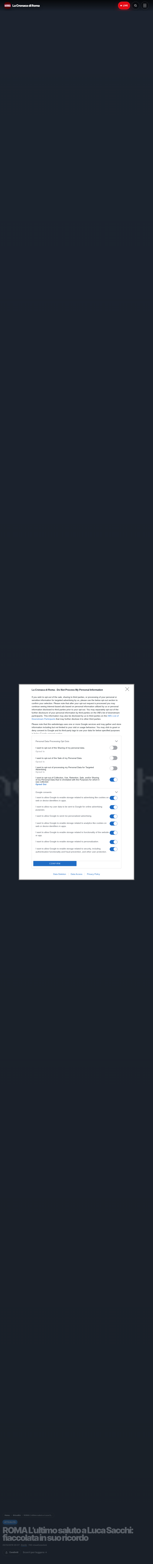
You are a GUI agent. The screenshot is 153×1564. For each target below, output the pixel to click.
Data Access (76, 874)
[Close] (128, 690)
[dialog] (76, 782)
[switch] (113, 748)
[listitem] (76, 741)
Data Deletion (59, 874)
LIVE (125, 5)
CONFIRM (55, 863)
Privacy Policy (93, 874)
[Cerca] (135, 5)
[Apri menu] (145, 5)
